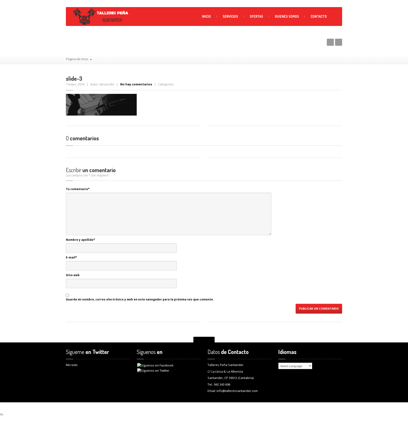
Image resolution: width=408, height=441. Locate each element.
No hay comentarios (136, 84)
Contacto (319, 16)
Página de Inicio (77, 59)
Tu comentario (78, 189)
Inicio (206, 16)
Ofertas (256, 16)
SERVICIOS (230, 16)
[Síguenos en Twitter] (153, 370)
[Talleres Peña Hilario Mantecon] (101, 16)
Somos (287, 16)
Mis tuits (72, 365)
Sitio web (73, 275)
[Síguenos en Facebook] (155, 365)
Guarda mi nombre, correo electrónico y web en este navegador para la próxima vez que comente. (140, 299)
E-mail (71, 257)
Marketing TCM (330, 407)
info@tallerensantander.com (237, 391)
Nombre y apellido (80, 240)
